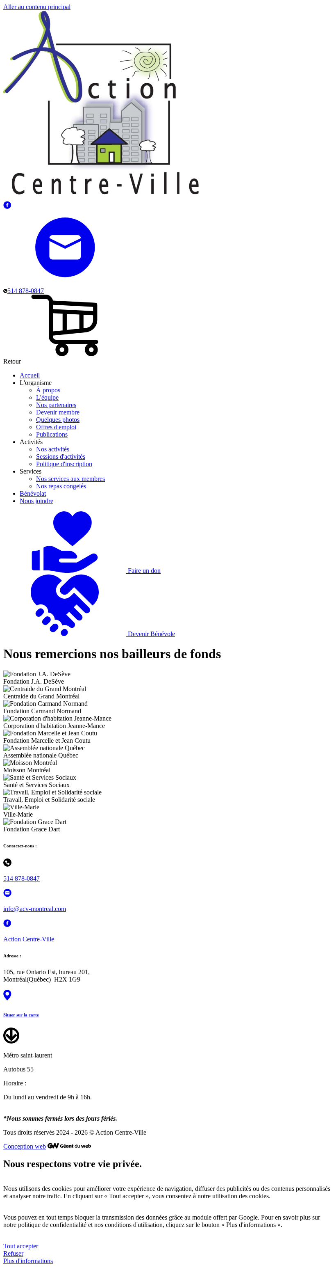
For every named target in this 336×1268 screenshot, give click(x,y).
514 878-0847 (21, 878)
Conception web (24, 1146)
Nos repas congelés (61, 486)
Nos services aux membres (70, 478)
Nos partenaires (56, 404)
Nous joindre (36, 500)
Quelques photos (57, 419)
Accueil (30, 375)
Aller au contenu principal (36, 6)
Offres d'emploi (56, 426)
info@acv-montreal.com (34, 908)
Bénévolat (33, 493)
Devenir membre (57, 412)
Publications (52, 434)
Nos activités (52, 449)
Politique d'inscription (64, 463)
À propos (48, 390)
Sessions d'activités (60, 456)
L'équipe (47, 397)
